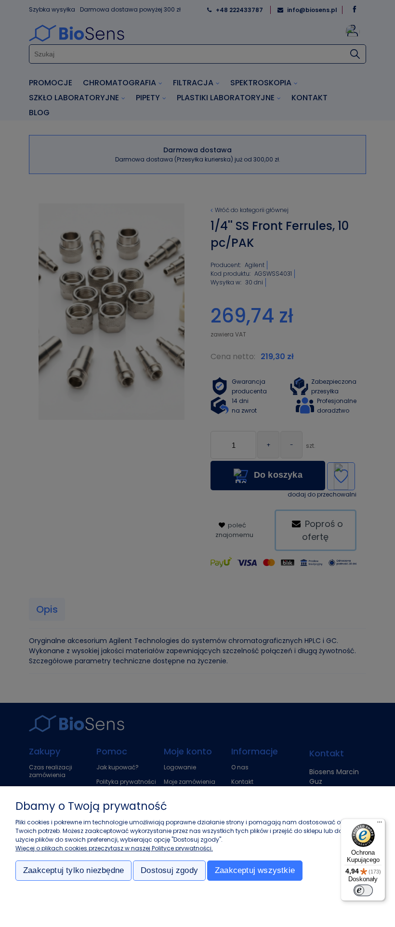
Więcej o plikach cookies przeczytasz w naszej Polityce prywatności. (114, 848)
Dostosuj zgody (169, 870)
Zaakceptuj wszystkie (255, 870)
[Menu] (379, 824)
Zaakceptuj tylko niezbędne (73, 870)
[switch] (363, 890)
